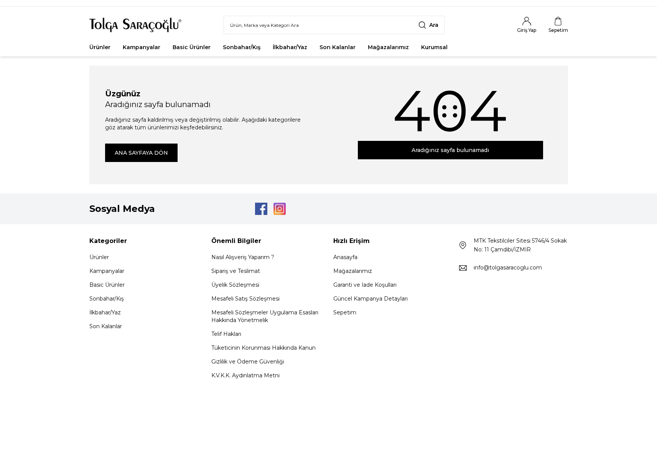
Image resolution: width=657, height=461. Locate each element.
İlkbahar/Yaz (290, 47)
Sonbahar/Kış (241, 47)
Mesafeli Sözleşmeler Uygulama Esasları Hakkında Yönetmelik (264, 316)
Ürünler (99, 47)
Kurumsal (434, 47)
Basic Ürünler (192, 47)
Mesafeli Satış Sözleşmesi (245, 298)
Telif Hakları (226, 333)
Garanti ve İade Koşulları (365, 284)
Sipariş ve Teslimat (235, 271)
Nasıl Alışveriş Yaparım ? (242, 257)
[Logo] (135, 25)
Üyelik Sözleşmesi (235, 284)
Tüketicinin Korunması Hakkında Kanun (263, 347)
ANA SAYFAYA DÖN (141, 152)
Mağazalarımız (388, 47)
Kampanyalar (141, 47)
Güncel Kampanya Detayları (370, 298)
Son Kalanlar (337, 47)
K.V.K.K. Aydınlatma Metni (245, 375)
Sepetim (344, 312)
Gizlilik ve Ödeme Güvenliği (247, 361)
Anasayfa (345, 257)
